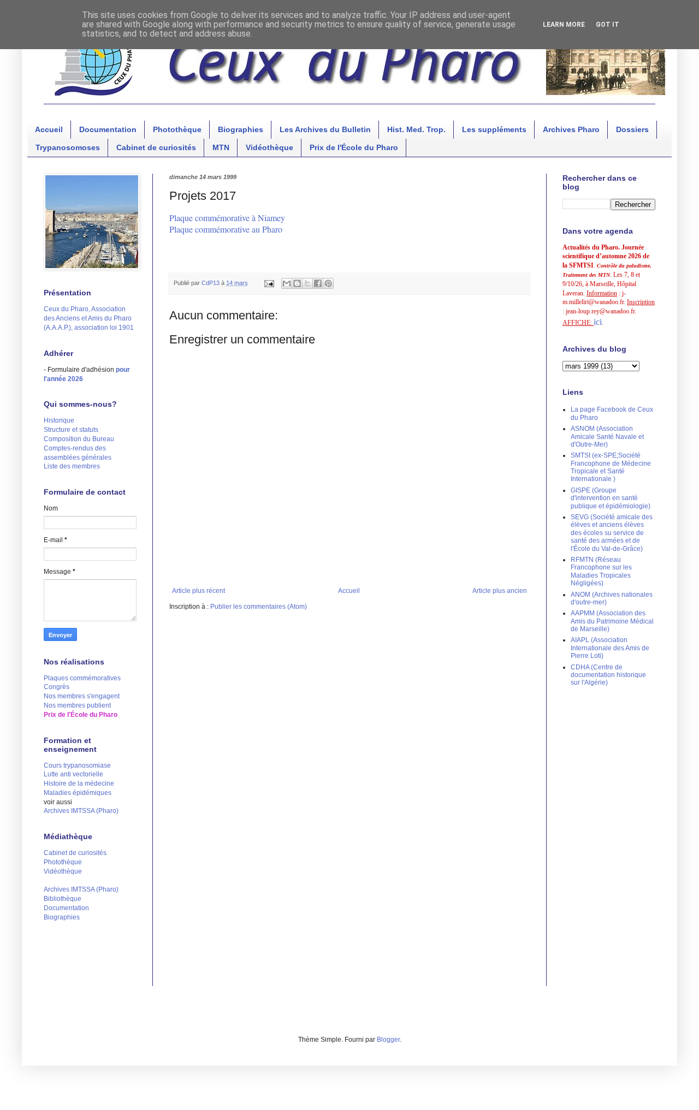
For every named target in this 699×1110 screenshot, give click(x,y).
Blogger (388, 1039)
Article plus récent (198, 591)
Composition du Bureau (79, 439)
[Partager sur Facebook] (317, 283)
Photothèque (177, 129)
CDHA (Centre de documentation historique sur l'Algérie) (608, 675)
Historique (59, 420)
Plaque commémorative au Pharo (225, 229)
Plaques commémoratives (82, 678)
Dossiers (632, 129)
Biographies (240, 129)
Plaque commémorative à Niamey (227, 217)
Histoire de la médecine (79, 783)
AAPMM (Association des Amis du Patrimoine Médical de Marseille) (612, 621)
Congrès (56, 687)
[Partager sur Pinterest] (328, 283)
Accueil (49, 129)
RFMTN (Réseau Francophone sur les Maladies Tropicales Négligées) (601, 571)
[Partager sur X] (307, 283)
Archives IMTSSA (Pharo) (81, 811)
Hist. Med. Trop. (416, 129)
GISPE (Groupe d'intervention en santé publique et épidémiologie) (610, 498)
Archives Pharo (571, 129)
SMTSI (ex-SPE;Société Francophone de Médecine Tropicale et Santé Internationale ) (611, 467)
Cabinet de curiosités (156, 147)
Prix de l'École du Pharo (354, 147)
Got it (607, 24)
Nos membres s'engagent (82, 696)
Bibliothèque (62, 899)
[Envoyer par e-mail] (286, 283)
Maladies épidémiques (77, 793)
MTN (220, 147)
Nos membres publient (77, 705)
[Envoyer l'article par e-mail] (269, 283)
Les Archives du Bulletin (325, 129)
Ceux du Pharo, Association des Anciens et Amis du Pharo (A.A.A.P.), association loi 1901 (89, 318)
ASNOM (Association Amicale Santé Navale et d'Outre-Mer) (607, 436)
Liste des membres (72, 466)
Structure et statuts (71, 430)
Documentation (108, 129)
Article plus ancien (499, 591)
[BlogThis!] (297, 283)
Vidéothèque (269, 147)
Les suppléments (494, 129)
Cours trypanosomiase (77, 765)
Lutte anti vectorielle (73, 774)
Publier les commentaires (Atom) (258, 606)
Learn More (564, 24)
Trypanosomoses (67, 147)
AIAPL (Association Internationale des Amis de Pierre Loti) (610, 648)
